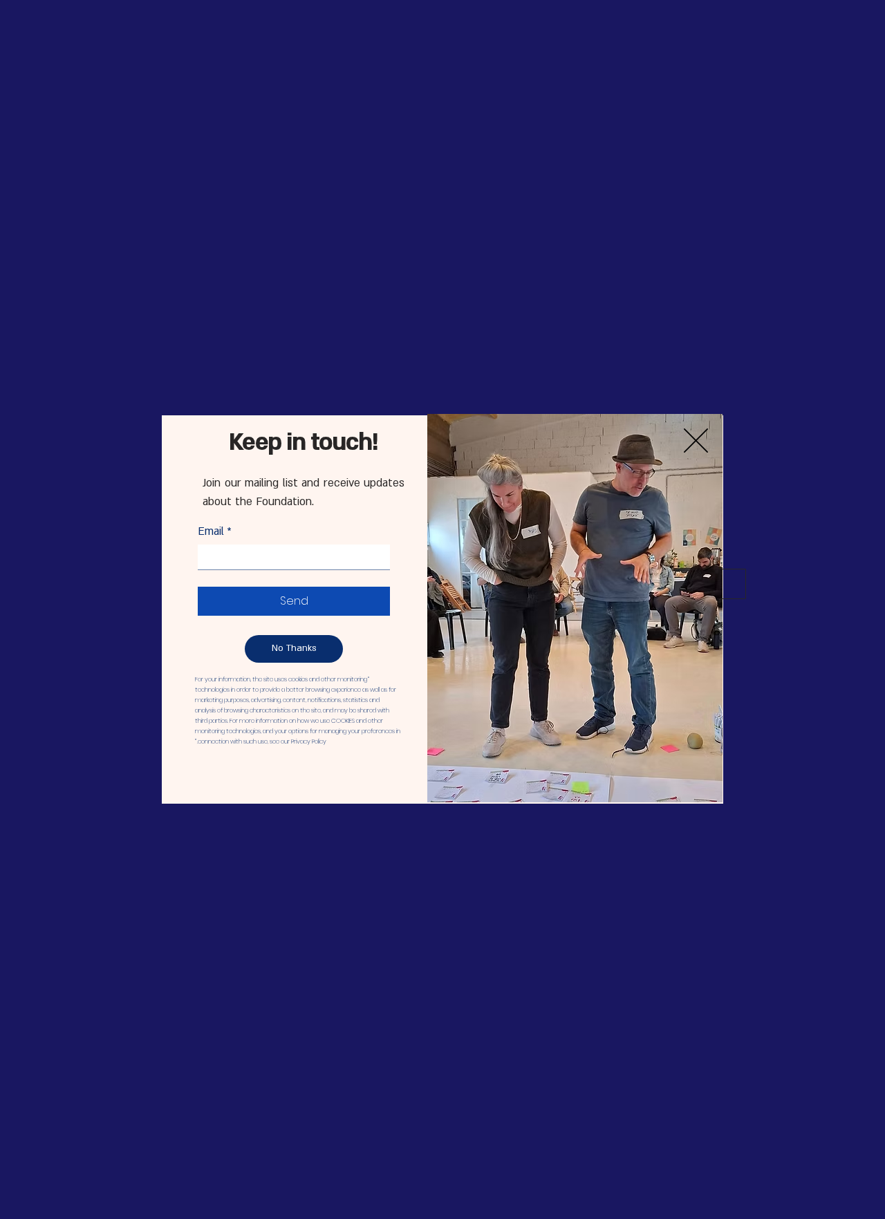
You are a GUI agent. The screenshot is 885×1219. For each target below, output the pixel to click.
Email (214, 531)
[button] (294, 649)
